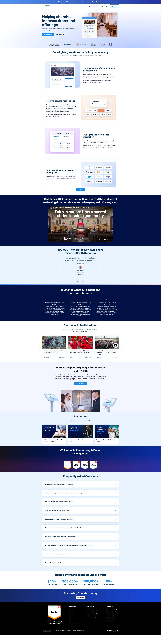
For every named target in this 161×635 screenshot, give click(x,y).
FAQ (70, 617)
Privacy (71, 621)
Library (70, 625)
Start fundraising (48, 34)
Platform (83, 6)
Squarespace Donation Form (111, 611)
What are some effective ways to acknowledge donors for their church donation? (67, 528)
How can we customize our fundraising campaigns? (59, 519)
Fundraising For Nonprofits (93, 613)
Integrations (109, 606)
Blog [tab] (72, 420)
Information (73, 606)
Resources (93, 6)
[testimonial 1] (77, 281)
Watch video (62, 357)
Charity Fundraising (91, 617)
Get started (80, 189)
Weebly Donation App (110, 615)
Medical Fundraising (91, 611)
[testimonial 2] (78, 281)
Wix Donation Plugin (109, 613)
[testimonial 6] (83, 281)
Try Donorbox (80, 597)
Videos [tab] (88, 420)
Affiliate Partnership (73, 623)
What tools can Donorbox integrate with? (56, 554)
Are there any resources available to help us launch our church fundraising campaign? (68, 545)
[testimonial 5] (82, 281)
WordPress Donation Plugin (111, 609)
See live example (60, 34)
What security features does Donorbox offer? (57, 510)
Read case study (80, 263)
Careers (71, 615)
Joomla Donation (109, 619)
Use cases (90, 606)
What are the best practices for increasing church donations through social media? (67, 493)
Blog (70, 613)
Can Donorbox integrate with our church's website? (59, 501)
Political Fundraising (91, 609)
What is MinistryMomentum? (53, 562)
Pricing (88, 6)
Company (100, 6)
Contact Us (71, 609)
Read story (46, 357)
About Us (71, 611)
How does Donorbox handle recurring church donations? (60, 536)
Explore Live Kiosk (80, 383)
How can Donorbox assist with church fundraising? (59, 484)
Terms (70, 619)
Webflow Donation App (110, 617)
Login (106, 6)
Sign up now (114, 6)
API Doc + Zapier (109, 621)
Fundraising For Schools (92, 615)
